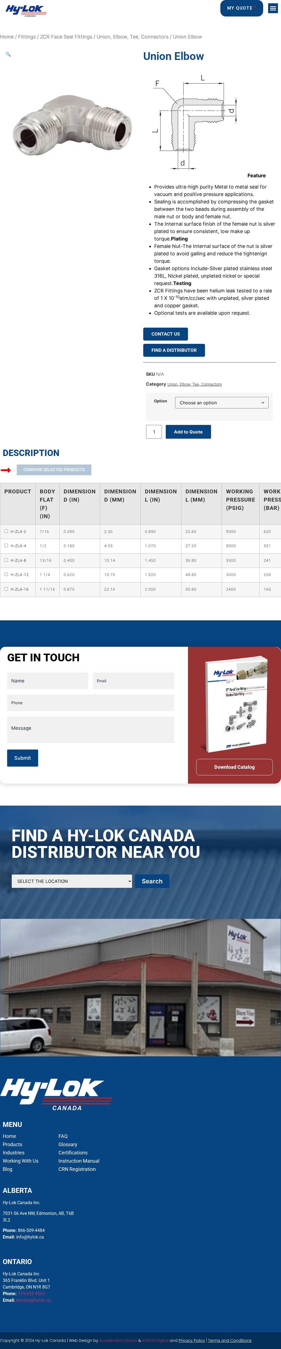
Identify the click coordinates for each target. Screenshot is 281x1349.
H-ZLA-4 (18, 546)
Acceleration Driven (118, 1340)
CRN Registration (77, 1169)
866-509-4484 (31, 1230)
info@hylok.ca (30, 1237)
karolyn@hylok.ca (33, 1300)
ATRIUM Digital (155, 1340)
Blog (7, 1169)
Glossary (67, 1144)
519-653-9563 (31, 1293)
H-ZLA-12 (20, 575)
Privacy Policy (192, 1340)
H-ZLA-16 (20, 589)
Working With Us (20, 1161)
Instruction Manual (78, 1161)
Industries (13, 1153)
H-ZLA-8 (18, 560)
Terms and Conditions (230, 1340)
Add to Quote (188, 432)
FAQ (63, 1136)
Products (12, 1144)
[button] (273, 8)
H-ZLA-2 (18, 531)
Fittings (27, 37)
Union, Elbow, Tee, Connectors (132, 37)
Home (7, 37)
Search (152, 881)
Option (160, 401)
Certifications (73, 1153)
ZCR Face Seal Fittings (66, 37)
